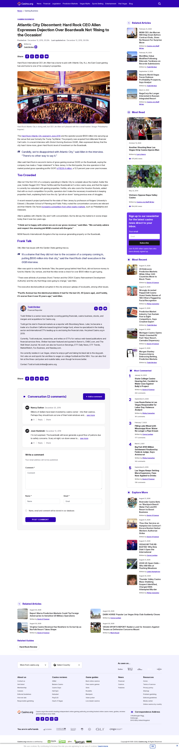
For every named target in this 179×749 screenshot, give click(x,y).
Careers (20, 691)
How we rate (21, 698)
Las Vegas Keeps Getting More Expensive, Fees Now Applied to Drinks (147, 473)
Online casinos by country (152, 704)
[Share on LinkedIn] (37, 56)
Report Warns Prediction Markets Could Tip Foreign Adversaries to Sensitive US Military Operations (54, 614)
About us (21, 677)
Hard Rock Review (28, 647)
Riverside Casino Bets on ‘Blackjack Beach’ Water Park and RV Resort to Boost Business (149, 507)
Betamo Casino (57, 684)
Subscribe (144, 243)
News (39, 4)
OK (152, 746)
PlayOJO (55, 698)
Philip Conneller (153, 304)
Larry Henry (141, 154)
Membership (22, 688)
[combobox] (33, 665)
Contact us (21, 681)
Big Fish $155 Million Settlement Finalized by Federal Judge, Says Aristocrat (146, 451)
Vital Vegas (122, 4)
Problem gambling (149, 694)
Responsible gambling (25, 701)
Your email (133, 231)
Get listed (20, 684)
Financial (46, 4)
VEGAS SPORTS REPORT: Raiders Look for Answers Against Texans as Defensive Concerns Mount (131, 628)
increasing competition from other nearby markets (63, 207)
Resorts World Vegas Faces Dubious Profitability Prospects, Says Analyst (150, 78)
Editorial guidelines (150, 698)
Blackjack (89, 694)
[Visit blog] (56, 719)
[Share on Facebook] (27, 56)
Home (145, 681)
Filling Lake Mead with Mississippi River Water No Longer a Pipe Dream (146, 428)
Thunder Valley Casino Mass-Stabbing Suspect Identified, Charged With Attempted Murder (150, 584)
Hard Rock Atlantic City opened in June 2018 (41, 136)
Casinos (121, 684)
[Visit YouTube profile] (47, 719)
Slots (87, 688)
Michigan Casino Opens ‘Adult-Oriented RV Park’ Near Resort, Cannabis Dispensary (150, 337)
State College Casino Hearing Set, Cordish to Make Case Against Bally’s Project (146, 382)
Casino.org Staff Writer (145, 202)
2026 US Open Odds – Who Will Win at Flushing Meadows (149, 565)
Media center (148, 701)
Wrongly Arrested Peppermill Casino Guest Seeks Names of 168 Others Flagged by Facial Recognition (150, 295)
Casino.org (142, 742)
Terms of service (149, 684)
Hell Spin (55, 691)
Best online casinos (93, 681)
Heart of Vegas (57, 701)
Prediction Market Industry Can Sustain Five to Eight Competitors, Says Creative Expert (149, 316)
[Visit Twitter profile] (38, 719)
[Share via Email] (47, 56)
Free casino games (92, 684)
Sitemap (146, 691)
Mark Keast (114, 633)
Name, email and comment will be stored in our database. (52, 511)
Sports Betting (97, 4)
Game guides (92, 677)
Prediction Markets (70, 4)
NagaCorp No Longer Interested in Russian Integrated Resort (149, 96)
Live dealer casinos (93, 701)
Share (48, 420)
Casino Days (56, 688)
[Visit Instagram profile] (51, 719)
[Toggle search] (159, 3)
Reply (40, 420)
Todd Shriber (29, 47)
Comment (30, 468)
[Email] (105, 308)
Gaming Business (31, 11)
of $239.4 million (64, 168)
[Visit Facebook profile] (42, 719)
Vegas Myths (85, 4)
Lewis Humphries (153, 572)
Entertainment (110, 4)
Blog (131, 4)
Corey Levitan (147, 434)
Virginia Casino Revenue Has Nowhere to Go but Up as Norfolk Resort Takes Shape (55, 628)
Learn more (103, 746)
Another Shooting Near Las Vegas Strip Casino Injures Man (144, 148)
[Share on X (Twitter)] (42, 56)
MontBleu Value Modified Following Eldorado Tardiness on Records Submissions (149, 60)
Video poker (90, 698)
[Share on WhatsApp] (32, 56)
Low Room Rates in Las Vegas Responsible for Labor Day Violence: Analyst (146, 406)
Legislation (56, 4)
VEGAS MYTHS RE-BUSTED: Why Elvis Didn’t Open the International (148, 548)
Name (28, 496)
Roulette (89, 691)
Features (121, 688)
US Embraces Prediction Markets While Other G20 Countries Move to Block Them (148, 274)
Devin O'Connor (153, 283)
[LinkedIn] (100, 308)
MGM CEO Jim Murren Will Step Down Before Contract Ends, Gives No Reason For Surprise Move (150, 37)
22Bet (54, 681)
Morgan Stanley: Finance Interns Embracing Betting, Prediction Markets (148, 355)
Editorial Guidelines (24, 694)
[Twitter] (96, 308)
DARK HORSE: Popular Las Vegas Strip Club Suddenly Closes (131, 614)
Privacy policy (148, 688)
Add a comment (94, 396)
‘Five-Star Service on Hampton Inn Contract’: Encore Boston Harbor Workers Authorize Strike (150, 528)
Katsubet (55, 694)
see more (91, 415)
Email (67, 496)
